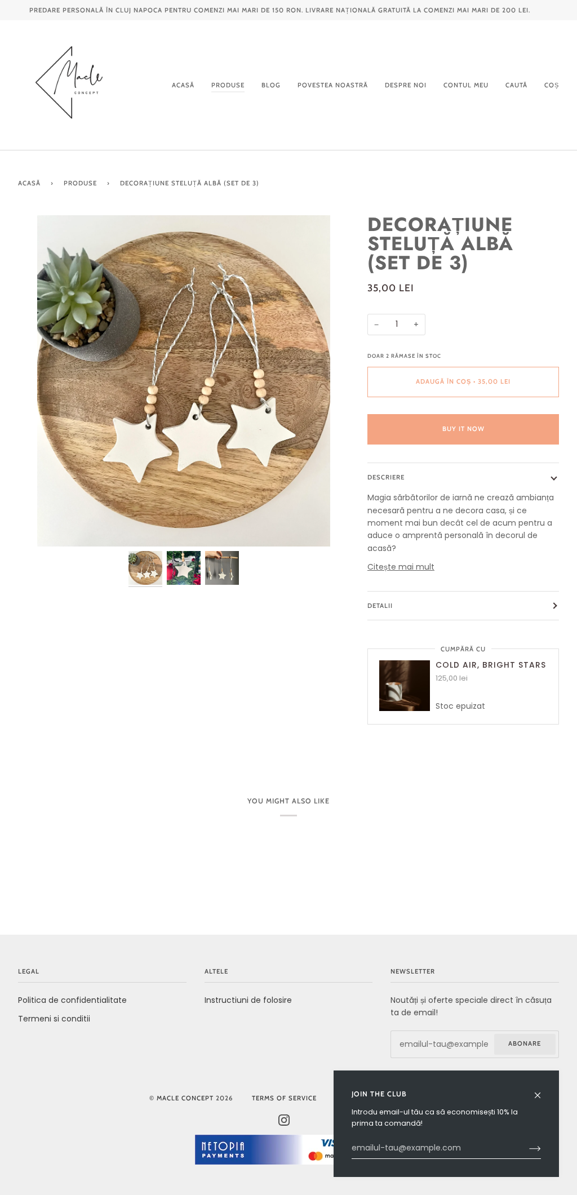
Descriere (386, 477)
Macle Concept (185, 1098)
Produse (80, 183)
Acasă (29, 183)
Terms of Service (284, 1098)
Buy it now (463, 429)
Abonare (524, 1043)
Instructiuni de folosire (248, 1000)
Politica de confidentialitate (72, 1000)
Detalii (380, 606)
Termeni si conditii (54, 1018)
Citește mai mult (400, 566)
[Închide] (542, 1089)
